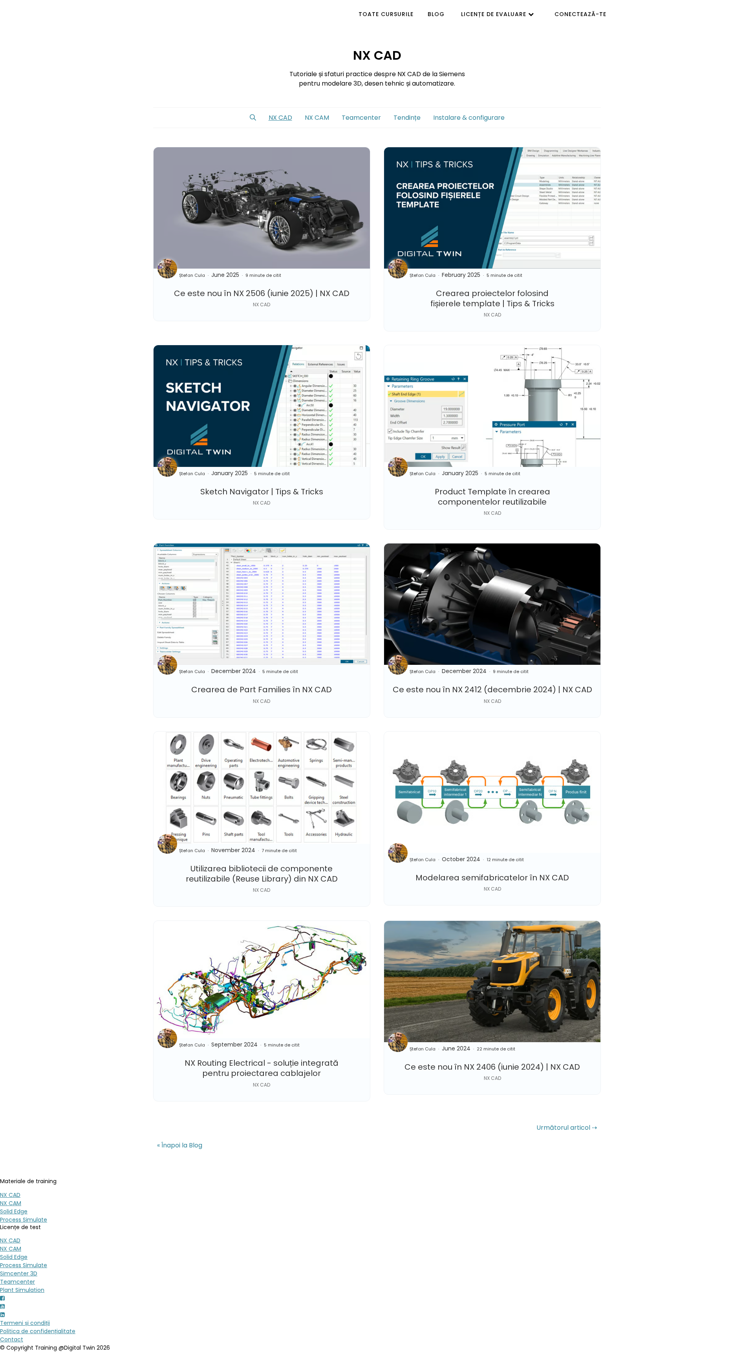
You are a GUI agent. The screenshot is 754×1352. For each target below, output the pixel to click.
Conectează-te (580, 14)
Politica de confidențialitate (37, 1331)
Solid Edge (13, 1211)
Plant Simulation (22, 1290)
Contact (11, 1339)
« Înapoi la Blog (179, 1145)
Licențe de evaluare (494, 14)
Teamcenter (361, 117)
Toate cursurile (386, 14)
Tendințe (407, 117)
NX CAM (317, 117)
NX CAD (280, 117)
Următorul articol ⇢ (566, 1127)
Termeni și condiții (25, 1323)
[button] (252, 117)
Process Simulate (23, 1220)
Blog (436, 14)
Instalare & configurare (469, 117)
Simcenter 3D (18, 1273)
